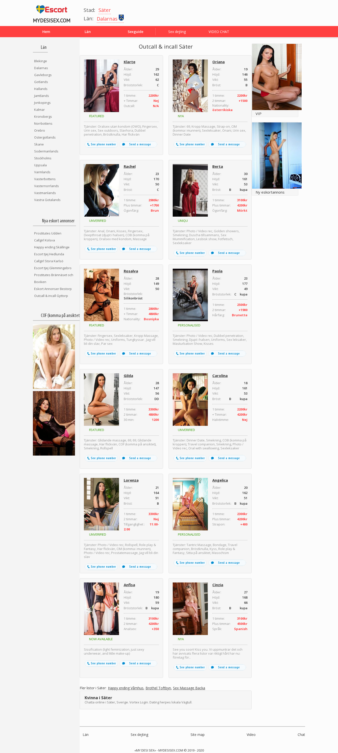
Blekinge (40, 61)
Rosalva (131, 271)
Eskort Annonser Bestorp (53, 289)
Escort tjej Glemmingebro (53, 268)
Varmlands (42, 172)
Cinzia (217, 584)
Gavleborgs (43, 75)
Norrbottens (43, 123)
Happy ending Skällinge (52, 247)
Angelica (220, 480)
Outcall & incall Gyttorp (51, 295)
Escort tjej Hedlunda (49, 254)
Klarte (129, 61)
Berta (217, 166)
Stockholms (42, 158)
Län (86, 734)
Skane (39, 144)
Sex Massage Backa (189, 688)
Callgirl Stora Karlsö (48, 261)
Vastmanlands (45, 193)
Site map (198, 734)
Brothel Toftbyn (158, 688)
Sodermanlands (46, 151)
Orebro (39, 130)
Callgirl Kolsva (44, 240)
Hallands (41, 89)
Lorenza (131, 480)
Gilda (128, 375)
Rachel (130, 166)
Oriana (218, 61)
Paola (217, 271)
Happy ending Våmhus (126, 688)
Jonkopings (42, 102)
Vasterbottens (45, 179)
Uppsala (40, 165)
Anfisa (129, 584)
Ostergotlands (45, 137)
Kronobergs (43, 116)
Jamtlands (41, 95)
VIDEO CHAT (219, 31)
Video (251, 734)
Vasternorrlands (46, 186)
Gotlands (41, 82)
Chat (301, 734)
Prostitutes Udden (47, 233)
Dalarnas (41, 68)
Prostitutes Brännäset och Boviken (53, 278)
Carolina (220, 375)
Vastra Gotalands (47, 200)
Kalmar (39, 109)
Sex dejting (177, 31)
